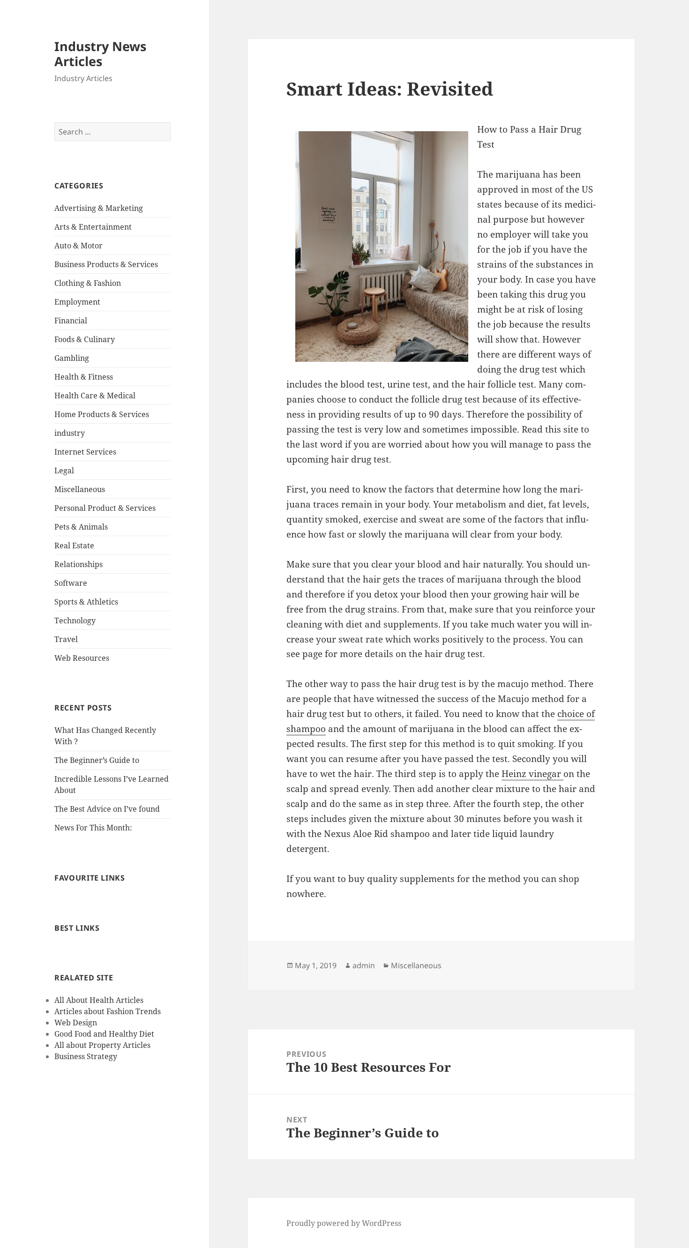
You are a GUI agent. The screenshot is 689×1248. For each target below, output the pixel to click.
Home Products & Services (101, 414)
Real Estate (74, 545)
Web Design (75, 1022)
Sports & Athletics (86, 602)
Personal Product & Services (105, 508)
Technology (75, 620)
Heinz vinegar (532, 774)
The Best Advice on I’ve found (107, 809)
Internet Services (85, 452)
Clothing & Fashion (87, 283)
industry (69, 433)
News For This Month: (93, 827)
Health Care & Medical (94, 395)
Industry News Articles (100, 53)
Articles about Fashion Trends (107, 1011)
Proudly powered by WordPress (343, 1223)
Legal (64, 470)
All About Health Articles (98, 1000)
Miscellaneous (79, 489)
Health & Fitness (83, 377)
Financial (70, 320)
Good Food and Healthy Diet (104, 1034)
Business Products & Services (106, 264)
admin (363, 965)
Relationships (78, 564)
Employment (77, 302)
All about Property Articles (102, 1045)
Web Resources (81, 658)
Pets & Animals (81, 527)
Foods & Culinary (84, 339)
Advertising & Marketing (98, 208)
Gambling (71, 358)
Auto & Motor (78, 245)
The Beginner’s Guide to (96, 760)
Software (70, 583)
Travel (66, 639)
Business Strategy (85, 1056)
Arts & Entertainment (93, 227)
